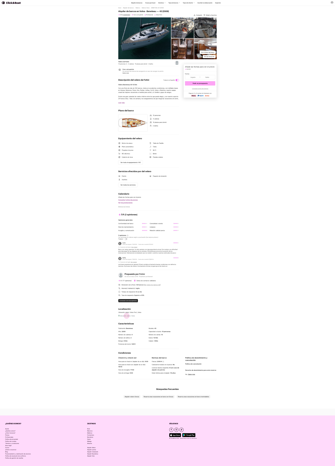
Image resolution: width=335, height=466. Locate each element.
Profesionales (9, 437)
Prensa (7, 435)
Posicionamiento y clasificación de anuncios (18, 454)
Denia (89, 439)
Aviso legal (8, 445)
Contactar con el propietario (128, 300)
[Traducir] (125, 239)
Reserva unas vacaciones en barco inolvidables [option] (193, 397)
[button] (198, 15)
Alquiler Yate (91, 456)
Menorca (89, 431)
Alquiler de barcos (136, 3)
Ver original (134, 247)
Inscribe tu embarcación (205, 3)
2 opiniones (126, 15)
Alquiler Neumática (92, 454)
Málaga (89, 441)
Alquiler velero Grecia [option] (132, 397)
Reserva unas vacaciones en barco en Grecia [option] (158, 397)
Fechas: (187, 74)
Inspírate (218, 3)
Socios (7, 447)
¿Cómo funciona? (10, 433)
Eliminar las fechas (124, 206)
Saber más (191, 374)
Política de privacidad (11, 439)
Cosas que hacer (150, 3)
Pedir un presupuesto (200, 83)
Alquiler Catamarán (92, 451)
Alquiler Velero (91, 447)
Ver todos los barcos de (152, 285)
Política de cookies (10, 441)
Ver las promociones (125, 203)
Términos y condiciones (12, 443)
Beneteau (129, 328)
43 (155, 328)
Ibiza (88, 429)
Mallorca (89, 433)
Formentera (90, 435)
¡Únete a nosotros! (10, 449)
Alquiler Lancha (91, 449)
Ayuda (7, 429)
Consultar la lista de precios (128, 200)
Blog (6, 451)
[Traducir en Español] (177, 80)
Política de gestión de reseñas (14, 458)
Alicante (89, 443)
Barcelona (90, 437)
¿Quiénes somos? (10, 431)
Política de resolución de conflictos (15, 456)
